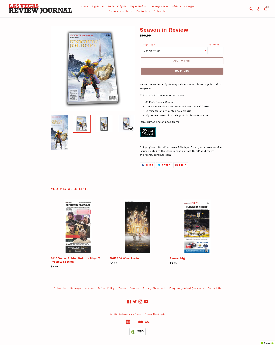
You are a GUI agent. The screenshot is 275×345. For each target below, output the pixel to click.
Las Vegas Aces (159, 6)
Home (84, 6)
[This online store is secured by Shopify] (137, 334)
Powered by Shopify (155, 314)
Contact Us (214, 288)
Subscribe (160, 11)
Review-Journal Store (130, 314)
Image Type (148, 44)
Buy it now (182, 71)
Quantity (214, 44)
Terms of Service (128, 288)
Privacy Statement (154, 288)
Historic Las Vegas (183, 6)
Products (142, 11)
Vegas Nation (138, 6)
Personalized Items (120, 11)
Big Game (98, 6)
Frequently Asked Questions (186, 288)
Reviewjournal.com (82, 288)
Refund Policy (106, 288)
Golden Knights (117, 6)
